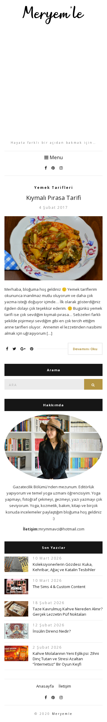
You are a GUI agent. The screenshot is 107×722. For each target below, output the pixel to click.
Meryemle (62, 714)
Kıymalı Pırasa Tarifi (53, 198)
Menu (55, 157)
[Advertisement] (53, 82)
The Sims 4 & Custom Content (59, 586)
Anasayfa (45, 686)
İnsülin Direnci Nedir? (52, 631)
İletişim (65, 686)
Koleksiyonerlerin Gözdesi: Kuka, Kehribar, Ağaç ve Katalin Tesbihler (64, 567)
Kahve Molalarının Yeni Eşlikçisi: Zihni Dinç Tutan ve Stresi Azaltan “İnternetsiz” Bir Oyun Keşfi (66, 659)
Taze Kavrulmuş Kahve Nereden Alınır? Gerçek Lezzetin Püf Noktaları (68, 611)
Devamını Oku (85, 349)
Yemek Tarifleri (53, 187)
